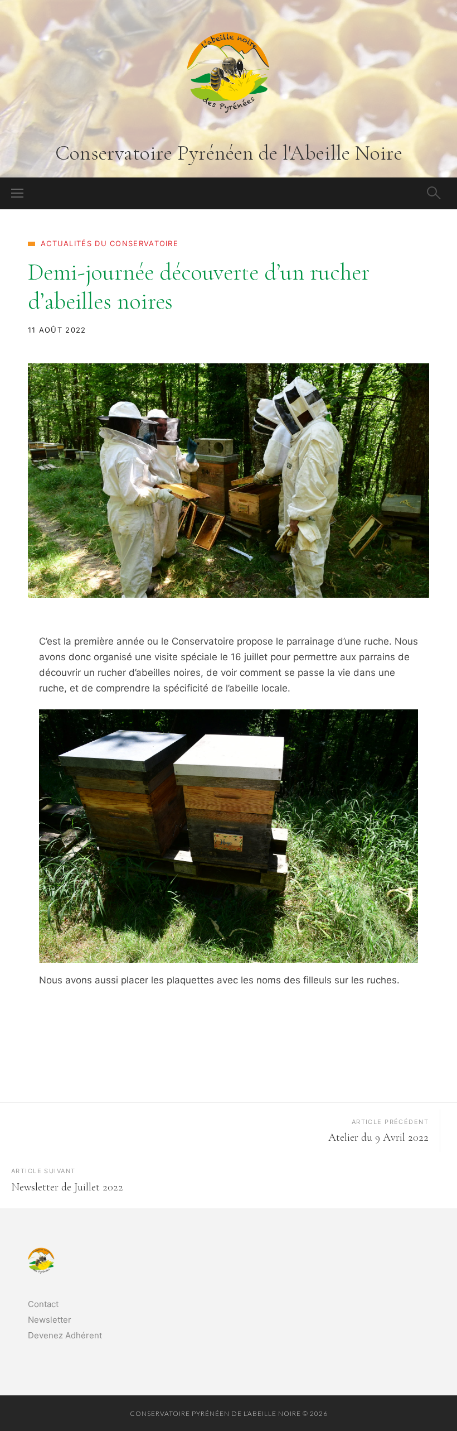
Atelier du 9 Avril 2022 (378, 1137)
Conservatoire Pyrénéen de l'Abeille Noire (228, 153)
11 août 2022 (57, 329)
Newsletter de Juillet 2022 (67, 1187)
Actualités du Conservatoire (109, 243)
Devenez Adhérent (65, 1335)
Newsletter (49, 1319)
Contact (43, 1304)
